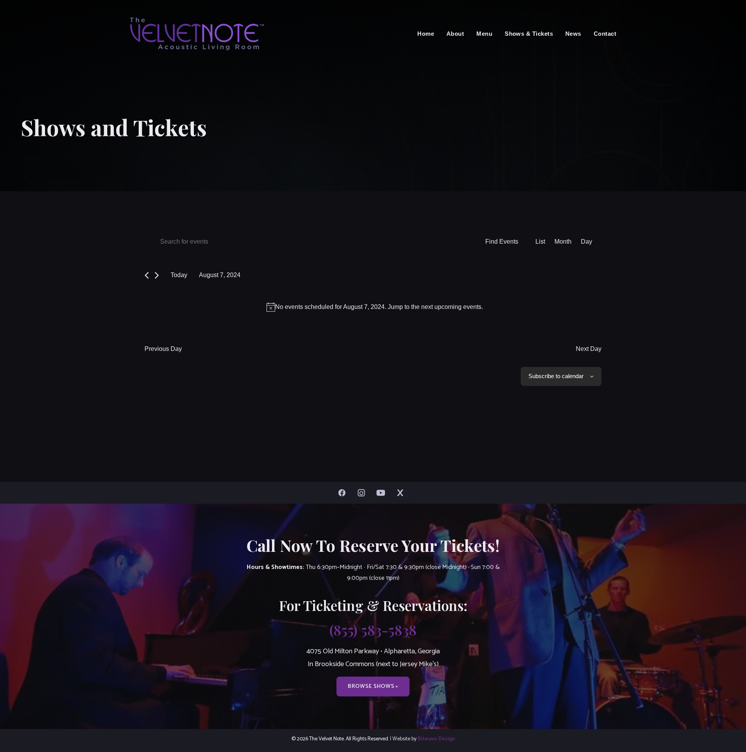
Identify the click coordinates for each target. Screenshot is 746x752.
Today (179, 275)
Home (425, 33)
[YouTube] (382, 493)
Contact (605, 33)
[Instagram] (363, 493)
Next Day (588, 348)
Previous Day (163, 348)
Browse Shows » (373, 686)
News (573, 33)
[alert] (374, 307)
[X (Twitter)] (402, 493)
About (455, 33)
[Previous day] (147, 275)
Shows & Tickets (529, 33)
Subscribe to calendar (556, 376)
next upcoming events (451, 307)
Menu (484, 33)
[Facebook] (344, 493)
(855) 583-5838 (373, 629)
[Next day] (157, 275)
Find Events (501, 241)
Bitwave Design (436, 739)
